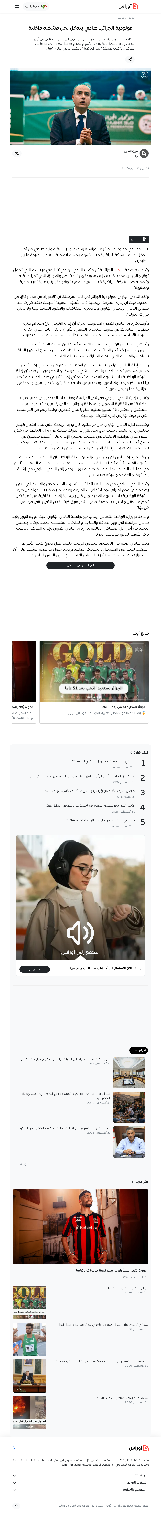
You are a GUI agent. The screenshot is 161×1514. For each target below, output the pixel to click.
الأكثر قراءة (141, 753)
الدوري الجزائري (33, 6)
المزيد (19, 1164)
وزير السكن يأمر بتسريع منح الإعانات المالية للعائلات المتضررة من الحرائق (64, 1129)
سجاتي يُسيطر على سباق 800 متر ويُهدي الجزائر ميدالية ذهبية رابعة (103, 1325)
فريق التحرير (131, 151)
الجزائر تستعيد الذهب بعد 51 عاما (127, 1288)
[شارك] (130, 59)
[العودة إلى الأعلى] (16, 1506)
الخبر (119, 270)
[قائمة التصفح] (17, 6)
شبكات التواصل (135, 1483)
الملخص (136, 239)
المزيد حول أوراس (71, 1465)
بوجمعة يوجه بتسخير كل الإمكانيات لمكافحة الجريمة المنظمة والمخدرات (101, 1361)
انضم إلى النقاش (78, 565)
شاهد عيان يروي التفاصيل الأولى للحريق (122, 1398)
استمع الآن (34, 969)
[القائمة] (144, 6)
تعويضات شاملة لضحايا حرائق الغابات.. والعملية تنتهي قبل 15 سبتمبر (66, 1059)
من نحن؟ (140, 1476)
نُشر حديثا (141, 1182)
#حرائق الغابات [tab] (138, 1050)
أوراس (131, 18)
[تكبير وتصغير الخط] (17, 153)
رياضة (121, 18)
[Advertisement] (80, 204)
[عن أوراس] (80, 1448)
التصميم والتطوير (134, 1490)
